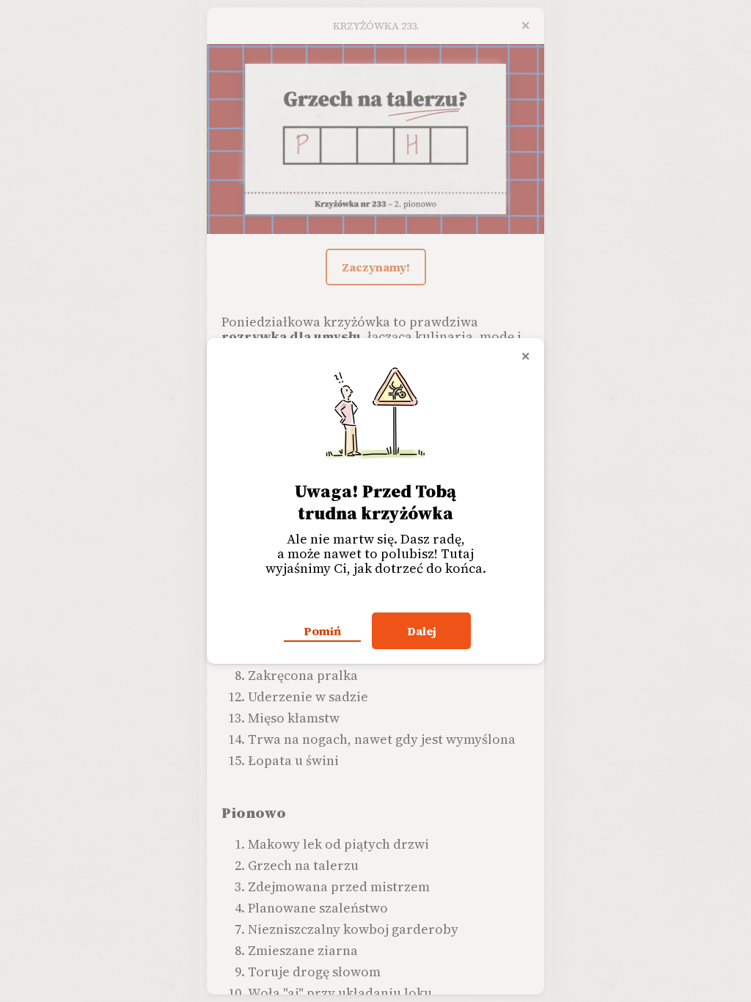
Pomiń (322, 631)
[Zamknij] (526, 356)
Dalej (421, 631)
